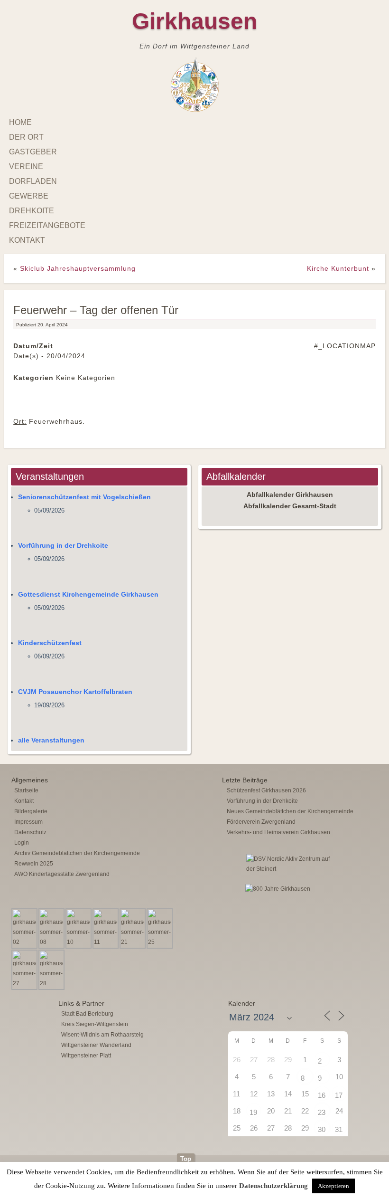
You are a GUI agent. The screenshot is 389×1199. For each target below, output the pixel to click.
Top (185, 1158)
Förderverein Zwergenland (261, 821)
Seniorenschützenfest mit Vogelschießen (84, 497)
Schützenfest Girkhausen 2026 (266, 790)
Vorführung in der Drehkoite (63, 545)
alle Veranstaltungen (51, 740)
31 (339, 1129)
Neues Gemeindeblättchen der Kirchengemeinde (290, 811)
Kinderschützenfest (50, 643)
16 (321, 1095)
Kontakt (27, 240)
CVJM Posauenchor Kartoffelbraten (75, 691)
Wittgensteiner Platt (86, 1055)
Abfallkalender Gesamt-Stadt (289, 506)
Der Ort (26, 137)
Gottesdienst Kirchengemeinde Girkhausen (88, 594)
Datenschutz (30, 832)
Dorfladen (33, 181)
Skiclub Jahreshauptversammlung (78, 268)
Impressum (28, 821)
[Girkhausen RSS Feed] (373, 1151)
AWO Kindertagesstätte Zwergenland (62, 874)
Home (20, 122)
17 (339, 1095)
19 (253, 1112)
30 (321, 1129)
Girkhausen (194, 21)
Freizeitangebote (47, 225)
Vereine (26, 166)
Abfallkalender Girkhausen (290, 494)
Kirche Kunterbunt (338, 268)
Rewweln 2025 (33, 863)
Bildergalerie (30, 811)
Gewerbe (28, 196)
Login (21, 842)
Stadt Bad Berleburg (87, 1013)
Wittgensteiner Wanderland (96, 1045)
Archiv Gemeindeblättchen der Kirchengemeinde (77, 853)
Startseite (26, 790)
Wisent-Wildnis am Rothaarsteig (102, 1034)
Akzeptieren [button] (333, 1185)
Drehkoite (31, 211)
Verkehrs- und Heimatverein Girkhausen (278, 832)
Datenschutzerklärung (273, 1185)
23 (321, 1112)
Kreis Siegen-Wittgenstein (94, 1024)
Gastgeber (33, 152)
